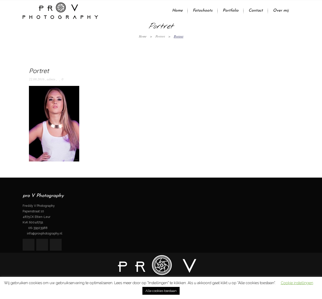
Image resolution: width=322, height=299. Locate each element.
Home (143, 36)
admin (51, 79)
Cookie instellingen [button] (297, 283)
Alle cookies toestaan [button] (161, 291)
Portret (160, 36)
